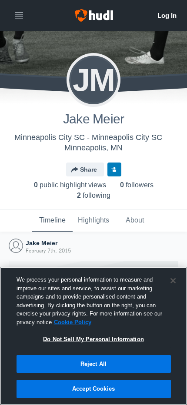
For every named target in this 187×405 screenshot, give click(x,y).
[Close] (173, 280)
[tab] (52, 221)
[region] (93, 336)
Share (88, 169)
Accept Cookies (93, 388)
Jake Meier (41, 242)
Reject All (93, 364)
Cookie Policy (72, 322)
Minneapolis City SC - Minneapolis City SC (88, 137)
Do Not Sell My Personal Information (93, 339)
